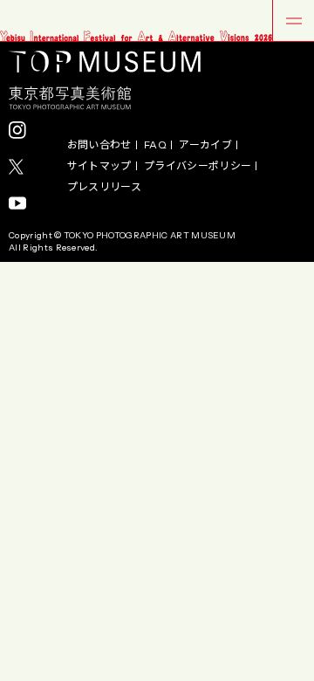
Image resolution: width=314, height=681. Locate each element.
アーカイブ (205, 145)
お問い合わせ (99, 145)
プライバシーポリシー (197, 166)
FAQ (155, 145)
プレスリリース (104, 186)
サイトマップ (99, 166)
